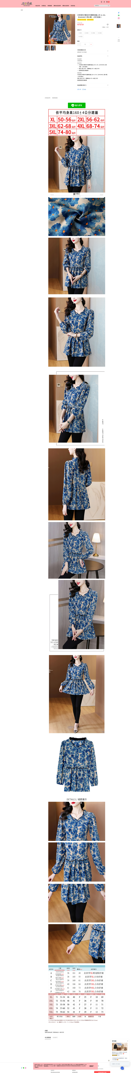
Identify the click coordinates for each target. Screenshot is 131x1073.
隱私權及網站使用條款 (55, 1072)
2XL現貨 (86, 33)
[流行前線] (27, 4)
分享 (80, 89)
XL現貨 (80, 33)
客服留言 (74, 1070)
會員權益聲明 (75, 1072)
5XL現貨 (80, 36)
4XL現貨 (100, 33)
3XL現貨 (93, 33)
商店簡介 (52, 1070)
